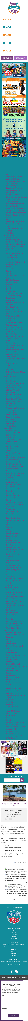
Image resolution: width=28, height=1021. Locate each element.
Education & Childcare (11, 179)
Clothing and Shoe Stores (15, 596)
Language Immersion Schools (16, 197)
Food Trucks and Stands (14, 466)
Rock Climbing (11, 675)
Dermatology (10, 392)
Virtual (8, 583)
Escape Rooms (11, 282)
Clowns (8, 450)
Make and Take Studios (14, 316)
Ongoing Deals (11, 729)
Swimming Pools (12, 354)
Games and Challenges (14, 293)
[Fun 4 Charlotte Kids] (14, 7)
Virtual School (11, 233)
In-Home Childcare (12, 195)
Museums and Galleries (14, 322)
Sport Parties (10, 507)
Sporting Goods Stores (14, 623)
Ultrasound (10, 423)
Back (14, 899)
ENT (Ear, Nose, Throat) (14, 394)
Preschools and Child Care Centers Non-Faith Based (15, 209)
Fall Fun (9, 718)
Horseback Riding (12, 659)
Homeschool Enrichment (14, 549)
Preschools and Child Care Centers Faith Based (15, 204)
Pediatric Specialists (13, 417)
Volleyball (9, 700)
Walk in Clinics (11, 426)
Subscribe (13, 1016)
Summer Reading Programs (16, 581)
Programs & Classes (11, 511)
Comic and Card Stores (14, 599)
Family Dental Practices (14, 399)
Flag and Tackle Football (14, 646)
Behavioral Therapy (13, 379)
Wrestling (9, 704)
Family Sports (11, 643)
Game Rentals (11, 471)
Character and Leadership (15, 520)
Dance (8, 531)
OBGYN (9, 406)
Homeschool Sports (13, 657)
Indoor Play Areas (12, 309)
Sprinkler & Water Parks (14, 352)
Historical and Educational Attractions (15, 303)
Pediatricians (10, 419)
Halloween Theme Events (15, 722)
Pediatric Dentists (12, 415)
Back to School (11, 713)
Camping (9, 273)
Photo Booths (11, 491)
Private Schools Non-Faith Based (15, 216)
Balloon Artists (11, 435)
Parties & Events (9, 428)
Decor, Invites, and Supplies (16, 457)
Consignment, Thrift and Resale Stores (14, 602)
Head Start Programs (13, 190)
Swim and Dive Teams (14, 691)
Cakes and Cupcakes (13, 439)
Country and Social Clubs (15, 275)
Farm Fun (9, 720)
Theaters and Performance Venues (15, 359)
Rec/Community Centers (14, 336)
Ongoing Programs (16, 850)
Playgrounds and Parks (14, 327)
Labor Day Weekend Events (16, 727)
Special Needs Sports (13, 688)
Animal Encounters (12, 264)
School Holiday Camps (14, 177)
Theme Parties (11, 509)
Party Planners (11, 486)
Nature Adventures (12, 325)
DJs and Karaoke (12, 459)
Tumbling (9, 697)
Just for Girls (10, 551)
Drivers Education (12, 536)
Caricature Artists (12, 441)
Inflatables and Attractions (15, 473)
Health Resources (10, 376)
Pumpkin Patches (12, 731)
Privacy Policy (14, 938)
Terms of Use (14, 936)
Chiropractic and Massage (15, 388)
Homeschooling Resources (15, 244)
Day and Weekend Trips (14, 278)
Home (14, 930)
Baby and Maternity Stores (15, 590)
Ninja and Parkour (12, 668)
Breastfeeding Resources (15, 383)
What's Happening (10, 709)
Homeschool (10, 192)
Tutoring (9, 230)
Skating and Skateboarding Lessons (15, 683)
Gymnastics (10, 650)
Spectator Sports (12, 343)
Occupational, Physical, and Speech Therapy (15, 409)
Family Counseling (12, 397)
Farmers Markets (12, 612)
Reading (9, 219)
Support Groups (11, 255)
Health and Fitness (12, 653)
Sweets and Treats (12, 626)
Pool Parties (10, 493)
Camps (6, 174)
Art (7, 516)
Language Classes (12, 554)
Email (3, 995)
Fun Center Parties (12, 468)
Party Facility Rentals (13, 484)
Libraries (9, 314)
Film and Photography (13, 542)
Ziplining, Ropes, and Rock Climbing (15, 373)
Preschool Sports (12, 670)
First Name (4, 1002)
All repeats (21, 869)
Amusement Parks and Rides (16, 262)
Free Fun (9, 289)
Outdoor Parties (11, 482)
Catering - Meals (12, 446)
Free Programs (11, 545)
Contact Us (14, 934)
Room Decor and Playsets (15, 621)
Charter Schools (11, 183)
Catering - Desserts (13, 444)
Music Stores (10, 619)
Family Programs (12, 540)
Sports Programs (9, 630)
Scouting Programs (12, 569)
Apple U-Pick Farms (13, 711)
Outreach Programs (13, 563)
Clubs (8, 525)
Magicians (9, 477)
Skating (8, 340)
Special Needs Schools (14, 224)
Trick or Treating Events (14, 736)
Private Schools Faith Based (16, 212)
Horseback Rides (12, 307)
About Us (14, 932)
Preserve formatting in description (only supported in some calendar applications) (15, 878)
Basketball (9, 637)
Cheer (8, 639)
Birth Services (11, 381)
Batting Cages (11, 269)
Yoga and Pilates (12, 706)
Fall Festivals (10, 715)
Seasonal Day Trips (13, 733)
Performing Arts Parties (14, 489)
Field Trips (9, 284)
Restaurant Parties (12, 495)
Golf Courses (10, 300)
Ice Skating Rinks (12, 724)
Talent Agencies (11, 257)
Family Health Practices (14, 401)
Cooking (9, 527)
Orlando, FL (14, 951)
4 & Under (9, 513)
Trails (8, 367)
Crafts (8, 529)
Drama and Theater (13, 534)
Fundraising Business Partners (16, 242)
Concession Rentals (13, 453)
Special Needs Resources (15, 253)
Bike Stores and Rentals (14, 592)
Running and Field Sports (15, 677)
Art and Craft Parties (13, 433)
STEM (8, 574)
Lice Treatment (11, 403)
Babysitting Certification (14, 518)
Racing (8, 673)
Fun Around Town (10, 260)
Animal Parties (11, 430)
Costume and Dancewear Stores (15, 606)
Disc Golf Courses (12, 280)
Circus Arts (10, 522)
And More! (14, 955)
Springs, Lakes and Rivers (15, 349)
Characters (10, 448)
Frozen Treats (11, 614)
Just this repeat (22, 871)
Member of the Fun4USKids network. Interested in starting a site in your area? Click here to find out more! (14, 945)
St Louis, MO (14, 953)
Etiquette (9, 538)
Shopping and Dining (11, 587)
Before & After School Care (15, 181)
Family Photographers (13, 239)
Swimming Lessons (13, 693)
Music (8, 558)
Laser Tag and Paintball (14, 311)
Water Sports (10, 702)
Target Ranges (11, 356)
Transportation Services (14, 228)
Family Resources (10, 235)
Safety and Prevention (14, 567)
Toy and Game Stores (13, 628)
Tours (8, 365)
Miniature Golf (11, 318)
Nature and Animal (12, 560)
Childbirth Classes (12, 385)
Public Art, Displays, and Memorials (14, 330)
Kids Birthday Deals (13, 475)
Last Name (4, 1008)
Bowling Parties (11, 437)
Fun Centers (10, 291)
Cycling (8, 641)
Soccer (8, 686)
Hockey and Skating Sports (15, 655)
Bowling (9, 271)
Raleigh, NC (14, 949)
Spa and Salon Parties (14, 502)
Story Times (10, 576)
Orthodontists (11, 412)
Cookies (9, 455)
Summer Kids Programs (14, 578)
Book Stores (10, 594)
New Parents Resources (14, 246)
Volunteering (10, 585)
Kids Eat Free (11, 617)
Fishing (8, 287)
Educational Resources (14, 188)
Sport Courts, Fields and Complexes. (14, 346)
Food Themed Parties (13, 464)
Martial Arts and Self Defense (16, 666)
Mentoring (9, 556)
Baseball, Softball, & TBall (15, 635)
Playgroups (10, 248)
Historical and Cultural (13, 547)
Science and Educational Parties (14, 499)
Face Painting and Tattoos (15, 462)
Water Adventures (12, 370)
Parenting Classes (12, 565)
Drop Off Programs (12, 186)
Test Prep (9, 226)
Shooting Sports (11, 679)
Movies (8, 320)
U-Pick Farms (11, 738)
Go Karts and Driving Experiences (13, 297)
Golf (7, 648)
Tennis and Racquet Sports (15, 695)
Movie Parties (11, 480)
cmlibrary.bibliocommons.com (13, 847)
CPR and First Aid (12, 390)
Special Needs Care (13, 421)
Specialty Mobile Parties (14, 504)
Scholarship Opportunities (15, 221)
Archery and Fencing (13, 632)
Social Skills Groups (13, 251)
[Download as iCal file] (20, 863)
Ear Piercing (10, 610)
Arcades (9, 266)
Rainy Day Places (12, 334)
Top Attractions (11, 363)
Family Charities (11, 237)
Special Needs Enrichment (15, 572)
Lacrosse (9, 661)
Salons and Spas (12, 338)
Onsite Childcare (12, 201)
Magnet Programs (12, 199)
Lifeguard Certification (13, 664)
